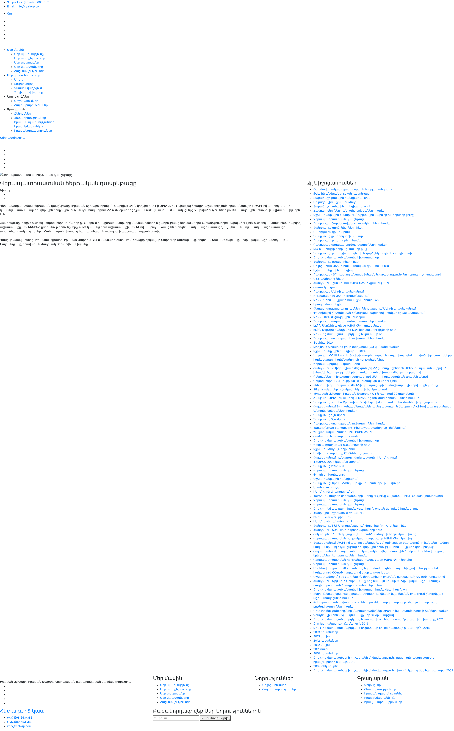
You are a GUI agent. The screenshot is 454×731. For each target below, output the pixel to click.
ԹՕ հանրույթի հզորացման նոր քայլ (340, 249)
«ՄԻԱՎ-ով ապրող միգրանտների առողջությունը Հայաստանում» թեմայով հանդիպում (378, 496)
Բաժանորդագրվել (215, 718)
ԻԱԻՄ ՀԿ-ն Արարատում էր (333, 491)
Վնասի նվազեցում (28, 88)
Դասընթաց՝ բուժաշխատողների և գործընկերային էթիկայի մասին (363, 253)
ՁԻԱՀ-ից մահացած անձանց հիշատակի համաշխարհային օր (360, 589)
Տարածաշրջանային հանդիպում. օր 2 (341, 198)
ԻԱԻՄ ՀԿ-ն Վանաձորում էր (333, 521)
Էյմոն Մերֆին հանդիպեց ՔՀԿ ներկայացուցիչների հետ (354, 330)
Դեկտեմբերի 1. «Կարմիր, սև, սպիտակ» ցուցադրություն (355, 381)
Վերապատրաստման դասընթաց (338, 219)
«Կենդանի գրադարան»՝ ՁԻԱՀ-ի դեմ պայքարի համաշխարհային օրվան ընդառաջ (375, 385)
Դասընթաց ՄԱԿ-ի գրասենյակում (338, 291)
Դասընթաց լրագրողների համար (338, 236)
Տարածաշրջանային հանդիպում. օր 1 (341, 206)
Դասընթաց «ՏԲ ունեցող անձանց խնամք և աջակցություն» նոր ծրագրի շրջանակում (377, 274)
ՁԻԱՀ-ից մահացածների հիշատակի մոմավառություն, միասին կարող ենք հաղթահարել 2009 (383, 670)
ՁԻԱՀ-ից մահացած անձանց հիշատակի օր (346, 257)
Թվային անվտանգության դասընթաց (341, 193)
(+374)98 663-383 (19, 717)
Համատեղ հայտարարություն (335, 436)
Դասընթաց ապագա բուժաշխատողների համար (350, 244)
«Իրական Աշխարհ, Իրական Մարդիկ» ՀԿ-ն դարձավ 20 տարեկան (363, 393)
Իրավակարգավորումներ (33, 130)
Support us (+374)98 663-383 (28, 2)
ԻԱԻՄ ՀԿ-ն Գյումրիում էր (332, 517)
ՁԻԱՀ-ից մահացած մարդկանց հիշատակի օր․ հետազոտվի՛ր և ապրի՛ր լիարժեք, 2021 (378, 619)
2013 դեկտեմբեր (325, 632)
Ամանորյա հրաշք (326, 487)
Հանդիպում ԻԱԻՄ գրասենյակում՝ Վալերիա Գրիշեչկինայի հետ (360, 525)
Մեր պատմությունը (29, 54)
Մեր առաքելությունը (29, 58)
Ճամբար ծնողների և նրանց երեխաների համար (349, 210)
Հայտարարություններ (31, 105)
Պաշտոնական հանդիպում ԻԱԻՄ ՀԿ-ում (343, 432)
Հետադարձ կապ (22, 711)
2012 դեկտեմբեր (325, 640)
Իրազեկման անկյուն (29, 126)
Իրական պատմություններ (34, 122)
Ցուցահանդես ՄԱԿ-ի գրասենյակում (340, 295)
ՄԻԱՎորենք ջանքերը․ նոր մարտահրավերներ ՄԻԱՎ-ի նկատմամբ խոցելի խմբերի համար (381, 611)
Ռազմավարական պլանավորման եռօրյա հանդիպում (353, 189)
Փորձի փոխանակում (329, 474)
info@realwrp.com (19, 726)
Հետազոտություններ (30, 118)
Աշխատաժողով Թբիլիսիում (334, 449)
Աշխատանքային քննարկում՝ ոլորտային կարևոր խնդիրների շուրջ (363, 215)
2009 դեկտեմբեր (326, 666)
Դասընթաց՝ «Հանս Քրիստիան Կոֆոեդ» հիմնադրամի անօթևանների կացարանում (376, 402)
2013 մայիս (321, 636)
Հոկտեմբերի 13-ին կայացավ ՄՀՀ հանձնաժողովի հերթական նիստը (364, 534)
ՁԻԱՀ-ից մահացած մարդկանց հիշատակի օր (348, 334)
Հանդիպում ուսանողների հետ (336, 261)
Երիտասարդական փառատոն (336, 364)
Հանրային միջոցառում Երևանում (338, 513)
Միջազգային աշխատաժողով (335, 202)
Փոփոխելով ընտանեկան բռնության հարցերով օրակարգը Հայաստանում (368, 313)
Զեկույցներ (22, 113)
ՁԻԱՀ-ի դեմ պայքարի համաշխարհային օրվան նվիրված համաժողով (366, 508)
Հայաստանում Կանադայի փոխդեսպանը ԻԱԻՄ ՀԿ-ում (355, 457)
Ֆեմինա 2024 (323, 342)
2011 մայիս (321, 649)
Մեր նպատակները (28, 66)
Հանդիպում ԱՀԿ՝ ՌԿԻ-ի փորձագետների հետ (347, 530)
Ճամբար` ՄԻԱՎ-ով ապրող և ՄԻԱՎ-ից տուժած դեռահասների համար (366, 398)
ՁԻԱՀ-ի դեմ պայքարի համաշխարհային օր (346, 300)
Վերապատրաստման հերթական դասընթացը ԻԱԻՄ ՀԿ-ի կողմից (362, 538)
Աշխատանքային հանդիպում (335, 270)
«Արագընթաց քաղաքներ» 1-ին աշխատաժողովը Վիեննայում (359, 427)
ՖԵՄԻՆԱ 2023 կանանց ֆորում (336, 462)
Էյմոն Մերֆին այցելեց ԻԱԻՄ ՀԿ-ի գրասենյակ (347, 325)
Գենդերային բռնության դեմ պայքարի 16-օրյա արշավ (353, 615)
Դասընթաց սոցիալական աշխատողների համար (350, 338)
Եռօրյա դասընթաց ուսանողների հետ (341, 444)
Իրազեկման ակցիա (328, 304)
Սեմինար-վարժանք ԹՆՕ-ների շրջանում (343, 453)
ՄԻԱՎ (18, 79)
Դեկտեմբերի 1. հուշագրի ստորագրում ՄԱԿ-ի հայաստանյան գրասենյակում (370, 376)
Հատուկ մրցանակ (327, 287)
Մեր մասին (15, 49)
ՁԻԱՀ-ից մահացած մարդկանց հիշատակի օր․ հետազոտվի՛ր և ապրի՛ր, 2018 (371, 628)
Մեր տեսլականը (26, 62)
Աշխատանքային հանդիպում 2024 (339, 351)
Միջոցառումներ (26, 101)
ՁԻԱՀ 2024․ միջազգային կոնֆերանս (340, 317)
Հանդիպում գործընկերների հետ (338, 227)
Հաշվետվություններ (29, 71)
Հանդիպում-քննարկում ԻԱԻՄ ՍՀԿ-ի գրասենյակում (352, 283)
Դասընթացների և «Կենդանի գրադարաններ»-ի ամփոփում (358, 483)
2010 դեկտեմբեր (325, 653)
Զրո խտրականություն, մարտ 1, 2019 (340, 623)
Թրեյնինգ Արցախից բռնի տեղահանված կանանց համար (356, 347)
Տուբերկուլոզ (24, 83)
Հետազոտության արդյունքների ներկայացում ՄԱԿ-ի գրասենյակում (364, 308)
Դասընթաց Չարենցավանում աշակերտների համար (352, 223)
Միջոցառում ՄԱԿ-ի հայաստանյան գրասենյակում (351, 266)
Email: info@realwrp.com (24, 6)
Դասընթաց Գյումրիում (330, 415)
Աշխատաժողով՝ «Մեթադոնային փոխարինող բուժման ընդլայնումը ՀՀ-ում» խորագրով (379, 576)
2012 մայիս (321, 645)
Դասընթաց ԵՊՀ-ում (328, 466)
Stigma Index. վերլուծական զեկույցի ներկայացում (350, 389)
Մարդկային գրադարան (331, 232)
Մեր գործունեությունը (23, 75)
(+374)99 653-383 (19, 722)
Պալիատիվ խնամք (28, 92)
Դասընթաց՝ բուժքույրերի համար (338, 240)
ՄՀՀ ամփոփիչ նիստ (328, 278)
